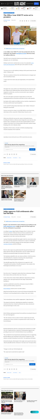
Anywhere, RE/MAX (8, 244)
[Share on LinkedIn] (22, 21)
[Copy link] (28, 21)
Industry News (11, 12)
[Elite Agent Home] (20, 4)
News (5, 12)
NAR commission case (9, 226)
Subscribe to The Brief (29, 3)
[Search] (5, 4)
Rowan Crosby (7, 20)
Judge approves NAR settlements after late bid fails (19, 212)
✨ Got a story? (35, 411)
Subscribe (32, 149)
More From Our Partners (7, 175)
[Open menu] (3, 4)
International (15, 157)
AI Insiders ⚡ (36, 4)
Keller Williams (7, 288)
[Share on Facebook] (20, 21)
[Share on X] (24, 21)
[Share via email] (26, 21)
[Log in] (1, 3)
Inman (10, 231)
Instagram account (21, 53)
